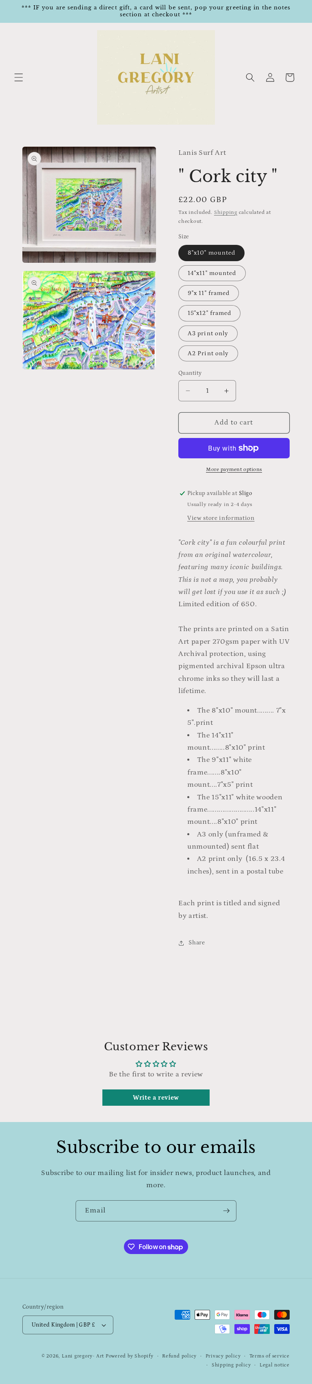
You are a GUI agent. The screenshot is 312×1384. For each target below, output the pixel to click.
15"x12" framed (209, 313)
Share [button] (196, 942)
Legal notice (275, 1365)
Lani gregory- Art (83, 1356)
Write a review (156, 1097)
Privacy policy (223, 1356)
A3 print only (208, 333)
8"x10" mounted (211, 252)
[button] (18, 77)
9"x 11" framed (209, 293)
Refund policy (179, 1356)
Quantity (190, 373)
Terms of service (269, 1356)
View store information (221, 518)
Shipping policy (231, 1365)
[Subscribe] (226, 1210)
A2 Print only (208, 353)
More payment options (234, 469)
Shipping (225, 212)
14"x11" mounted (212, 273)
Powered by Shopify (130, 1356)
